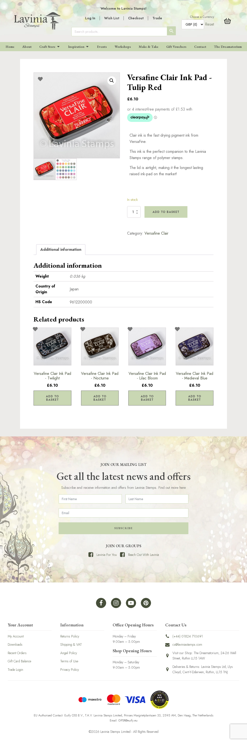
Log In (90, 18)
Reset (209, 24)
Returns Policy (69, 636)
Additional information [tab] (60, 249)
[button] (111, 80)
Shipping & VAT (71, 644)
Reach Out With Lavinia (143, 554)
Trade (157, 18)
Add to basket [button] (52, 398)
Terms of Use (69, 661)
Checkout (136, 18)
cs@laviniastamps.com (187, 644)
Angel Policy (68, 653)
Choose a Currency (202, 17)
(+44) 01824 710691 (187, 636)
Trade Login (15, 669)
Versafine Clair (156, 233)
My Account (16, 636)
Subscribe (123, 528)
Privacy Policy (69, 669)
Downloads (15, 644)
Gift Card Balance (19, 661)
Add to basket (165, 212)
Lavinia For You (106, 554)
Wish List (111, 18)
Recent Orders (17, 653)
